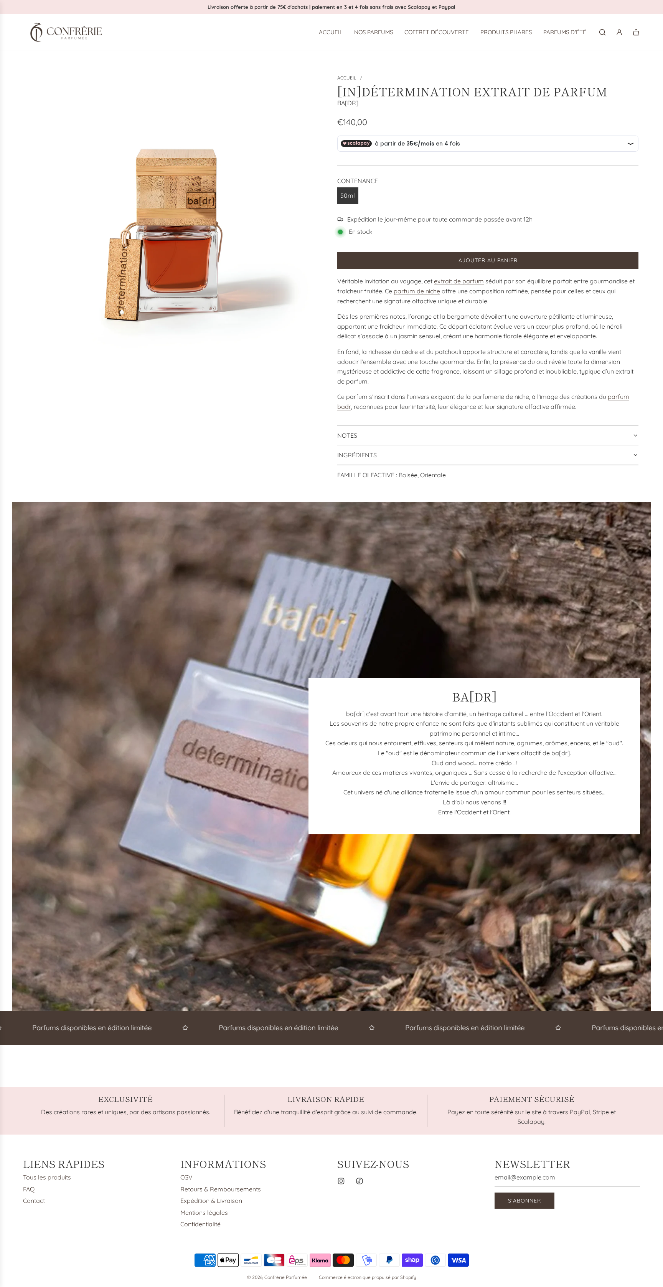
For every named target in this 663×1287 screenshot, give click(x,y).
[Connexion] (619, 32)
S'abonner (524, 1200)
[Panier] (636, 32)
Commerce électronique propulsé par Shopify (367, 1277)
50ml (347, 195)
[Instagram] (341, 1181)
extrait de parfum (459, 281)
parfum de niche (417, 291)
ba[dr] (347, 103)
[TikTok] (359, 1181)
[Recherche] (602, 32)
